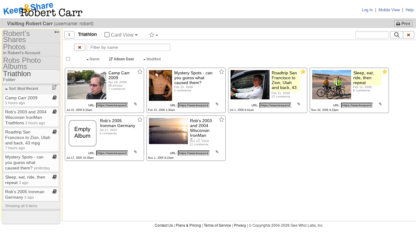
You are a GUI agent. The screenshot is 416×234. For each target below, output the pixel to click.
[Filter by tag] (153, 34)
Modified (154, 59)
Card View (122, 34)
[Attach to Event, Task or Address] (135, 104)
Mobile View (389, 10)
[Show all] (69, 34)
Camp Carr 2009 (21, 100)
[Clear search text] (408, 34)
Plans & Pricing (188, 225)
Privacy (240, 225)
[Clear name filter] (79, 47)
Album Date (124, 59)
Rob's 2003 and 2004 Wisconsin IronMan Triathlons (26, 117)
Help (410, 10)
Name (94, 59)
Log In (367, 10)
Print (405, 23)
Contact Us (164, 225)
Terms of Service (217, 225)
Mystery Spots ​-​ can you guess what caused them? (27, 162)
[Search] (396, 34)
